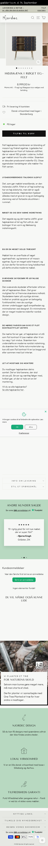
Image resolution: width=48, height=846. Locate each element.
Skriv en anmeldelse (24, 579)
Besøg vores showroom (23, 827)
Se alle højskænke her (13, 389)
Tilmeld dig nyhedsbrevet (23, 820)
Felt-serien (7, 166)
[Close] (45, 411)
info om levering (24, 481)
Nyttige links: (23, 814)
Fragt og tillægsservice (24, 87)
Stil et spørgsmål (24, 486)
